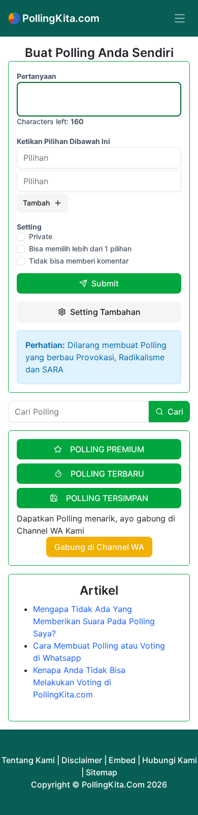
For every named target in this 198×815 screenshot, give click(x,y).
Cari (175, 411)
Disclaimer (81, 760)
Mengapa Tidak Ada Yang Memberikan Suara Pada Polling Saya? (94, 621)
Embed (122, 760)
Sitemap (101, 772)
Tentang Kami (28, 760)
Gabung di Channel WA (99, 547)
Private (40, 236)
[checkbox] (21, 236)
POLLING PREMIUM (107, 449)
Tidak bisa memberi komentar (78, 261)
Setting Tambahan (105, 312)
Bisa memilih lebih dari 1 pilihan (80, 248)
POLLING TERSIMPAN (107, 498)
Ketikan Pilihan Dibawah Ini (63, 141)
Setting (29, 226)
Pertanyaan (36, 76)
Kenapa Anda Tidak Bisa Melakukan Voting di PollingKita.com (79, 682)
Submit (105, 283)
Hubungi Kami (169, 760)
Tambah (36, 202)
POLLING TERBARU (107, 474)
